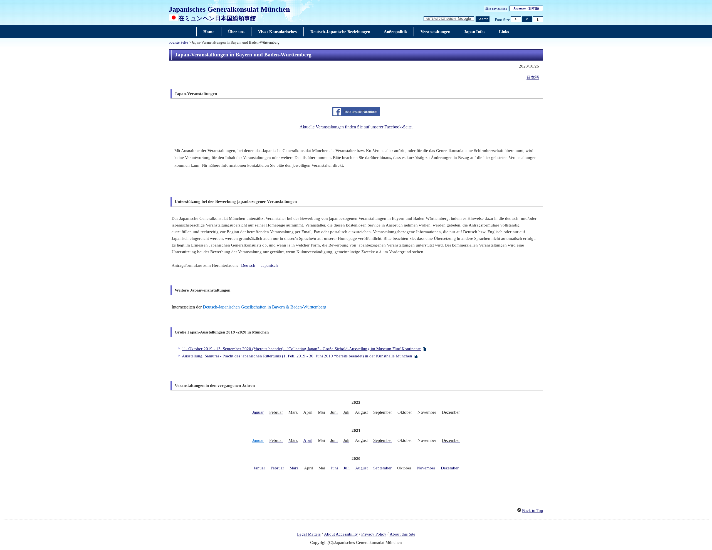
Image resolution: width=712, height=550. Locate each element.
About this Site (402, 534)
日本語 (532, 77)
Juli (346, 468)
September (382, 468)
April (307, 440)
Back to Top (532, 510)
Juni (334, 468)
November (426, 468)
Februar (277, 468)
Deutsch (248, 265)
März (294, 468)
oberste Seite (178, 42)
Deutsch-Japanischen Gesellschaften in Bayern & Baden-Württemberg (264, 307)
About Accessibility (341, 534)
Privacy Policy (373, 534)
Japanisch (269, 265)
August (361, 468)
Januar (258, 412)
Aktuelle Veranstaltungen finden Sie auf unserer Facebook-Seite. (356, 127)
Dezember (450, 468)
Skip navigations (496, 8)
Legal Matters (309, 534)
